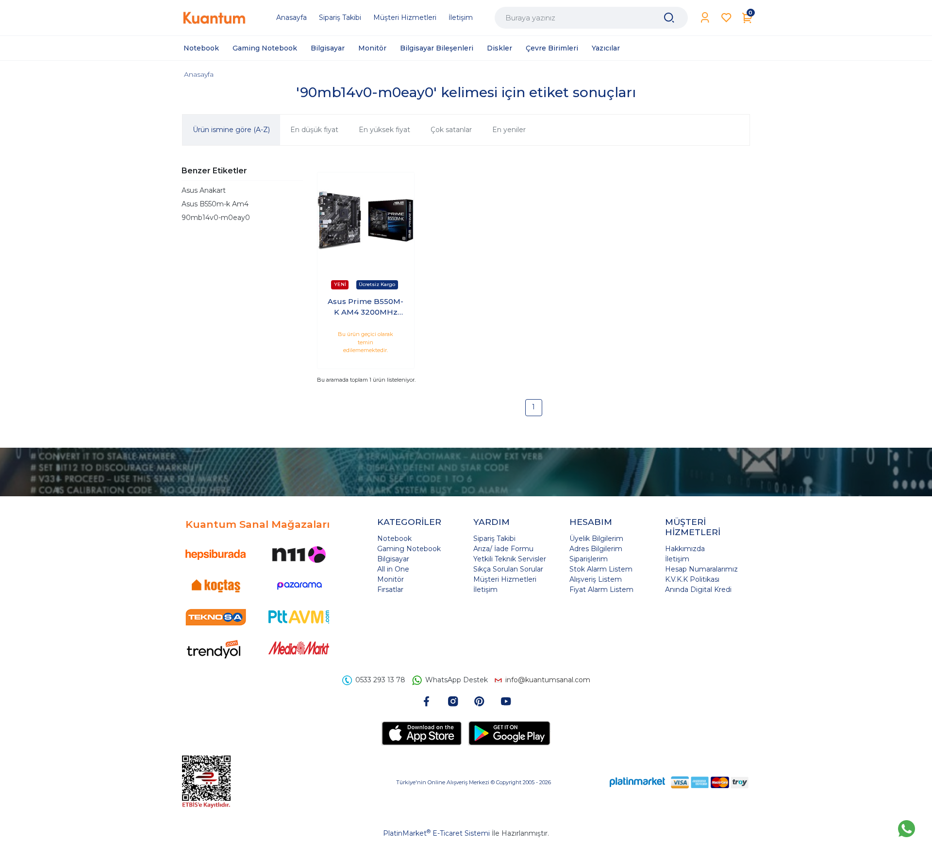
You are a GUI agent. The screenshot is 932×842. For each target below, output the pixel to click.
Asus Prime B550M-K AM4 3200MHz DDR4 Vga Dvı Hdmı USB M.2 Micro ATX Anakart (365, 307)
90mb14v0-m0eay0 (216, 217)
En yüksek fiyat (384, 129)
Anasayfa (199, 74)
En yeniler (509, 129)
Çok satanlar (451, 129)
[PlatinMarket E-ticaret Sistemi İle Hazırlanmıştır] (637, 782)
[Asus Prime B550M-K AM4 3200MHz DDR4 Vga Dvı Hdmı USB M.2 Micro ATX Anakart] (365, 220)
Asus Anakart (204, 190)
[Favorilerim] (726, 18)
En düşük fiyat (314, 129)
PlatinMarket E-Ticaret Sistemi (436, 833)
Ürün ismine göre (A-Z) (231, 129)
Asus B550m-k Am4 (215, 204)
